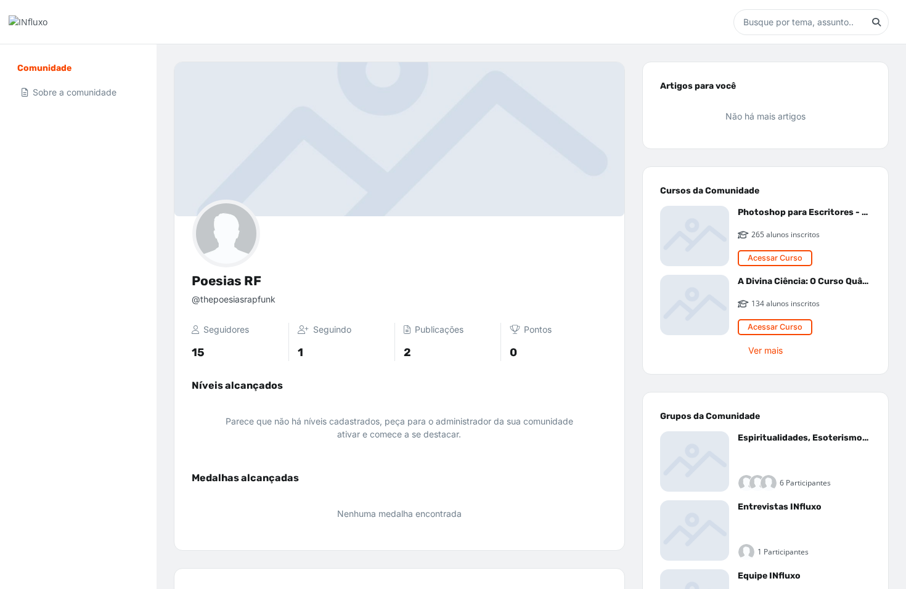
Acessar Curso (775, 257)
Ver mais (765, 350)
